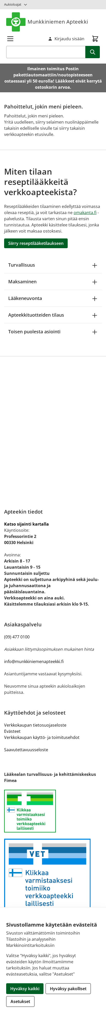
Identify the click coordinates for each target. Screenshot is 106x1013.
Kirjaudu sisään (69, 39)
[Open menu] (10, 39)
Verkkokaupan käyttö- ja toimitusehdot (42, 737)
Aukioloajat (12, 4)
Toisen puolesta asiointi (34, 331)
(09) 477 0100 (17, 637)
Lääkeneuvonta (25, 298)
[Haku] (92, 52)
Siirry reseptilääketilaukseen (36, 243)
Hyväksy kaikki (24, 988)
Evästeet (12, 731)
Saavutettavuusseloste (26, 750)
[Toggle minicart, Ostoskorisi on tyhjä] (95, 38)
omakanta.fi (85, 212)
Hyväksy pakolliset (68, 988)
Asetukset (20, 1001)
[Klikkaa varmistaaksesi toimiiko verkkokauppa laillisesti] (53, 811)
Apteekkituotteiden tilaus (36, 315)
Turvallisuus (21, 265)
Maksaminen (22, 281)
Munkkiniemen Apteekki (58, 21)
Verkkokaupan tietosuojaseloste (35, 725)
